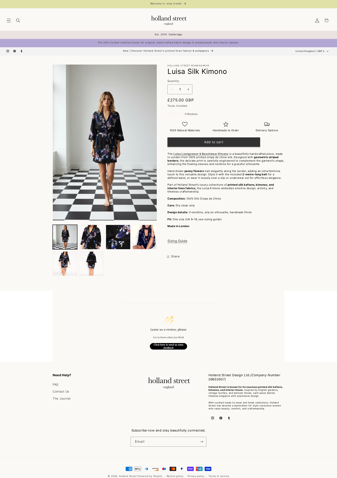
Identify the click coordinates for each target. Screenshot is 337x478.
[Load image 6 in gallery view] (91, 263)
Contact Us (61, 391)
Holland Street (128, 476)
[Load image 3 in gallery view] (118, 237)
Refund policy (175, 476)
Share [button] (175, 256)
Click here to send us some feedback (168, 346)
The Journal (62, 398)
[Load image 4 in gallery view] (145, 237)
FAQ (55, 384)
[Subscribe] (201, 442)
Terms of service (219, 476)
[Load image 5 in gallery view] (65, 263)
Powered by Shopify (149, 476)
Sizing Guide (177, 241)
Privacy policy (196, 476)
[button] (9, 20)
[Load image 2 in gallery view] (91, 237)
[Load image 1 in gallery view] (65, 237)
